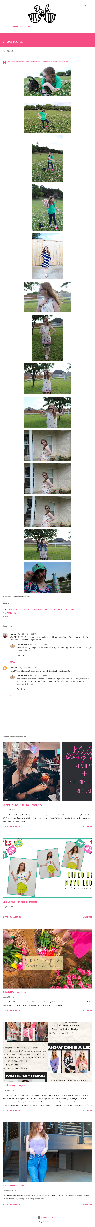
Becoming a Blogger (19, 610)
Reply (12, 662)
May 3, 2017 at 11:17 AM (37, 675)
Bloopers (42, 610)
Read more (87, 827)
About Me (17, 26)
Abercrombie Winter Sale (13, 1185)
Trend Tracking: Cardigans (14, 1085)
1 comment (15, 827)
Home (5, 26)
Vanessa (13, 634)
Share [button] (5, 617)
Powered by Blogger (49, 1217)
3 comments (15, 917)
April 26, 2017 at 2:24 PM (27, 634)
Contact (30, 26)
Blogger (34, 610)
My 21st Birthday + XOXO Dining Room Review (22, 805)
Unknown (13, 668)
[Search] (85, 4)
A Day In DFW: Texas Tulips (14, 992)
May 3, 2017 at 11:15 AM (37, 644)
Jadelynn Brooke (56, 610)
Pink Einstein (22, 644)
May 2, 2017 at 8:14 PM (27, 668)
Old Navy (69, 610)
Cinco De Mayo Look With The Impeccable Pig (22, 902)
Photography (9, 613)
